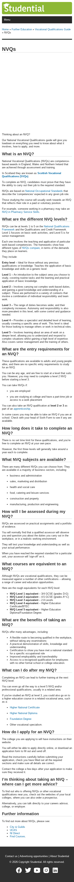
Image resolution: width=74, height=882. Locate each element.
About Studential (59, 856)
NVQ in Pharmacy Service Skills (20, 211)
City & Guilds (17, 826)
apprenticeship (22, 408)
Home (5, 29)
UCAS (13, 830)
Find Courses (17, 836)
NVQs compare (31, 247)
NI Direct (15, 833)
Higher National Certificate (25, 707)
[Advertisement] (37, 93)
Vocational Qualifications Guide (53, 29)
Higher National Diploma (23, 713)
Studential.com (31, 8)
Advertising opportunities (34, 856)
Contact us (11, 856)
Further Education (22, 29)
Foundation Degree (20, 718)
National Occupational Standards (44, 190)
